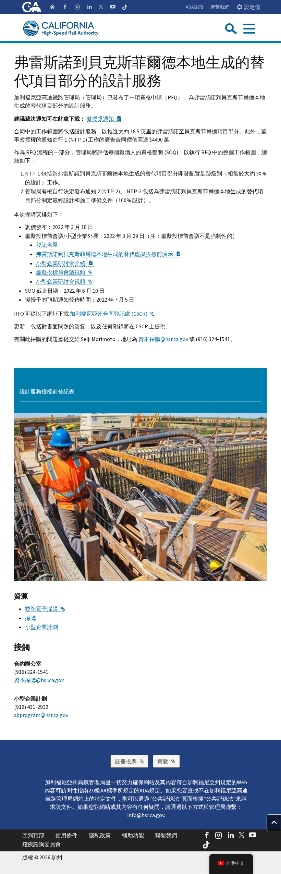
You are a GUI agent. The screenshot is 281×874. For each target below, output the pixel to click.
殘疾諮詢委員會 (41, 844)
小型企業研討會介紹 (65, 263)
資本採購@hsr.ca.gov (163, 339)
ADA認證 (195, 7)
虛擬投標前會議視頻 (64, 272)
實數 (168, 761)
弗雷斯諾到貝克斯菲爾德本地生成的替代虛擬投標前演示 (108, 254)
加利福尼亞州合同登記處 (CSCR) (112, 313)
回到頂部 (33, 835)
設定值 (252, 6)
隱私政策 (100, 835)
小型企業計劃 (41, 626)
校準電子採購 (45, 608)
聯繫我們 (220, 7)
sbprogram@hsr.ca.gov (41, 715)
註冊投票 (131, 761)
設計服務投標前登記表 (47, 391)
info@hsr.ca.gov (145, 815)
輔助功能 (133, 835)
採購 (30, 618)
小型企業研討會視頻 (64, 281)
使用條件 (66, 835)
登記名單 (47, 244)
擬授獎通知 (104, 118)
